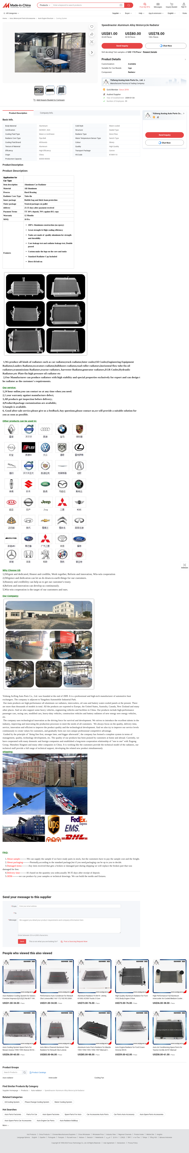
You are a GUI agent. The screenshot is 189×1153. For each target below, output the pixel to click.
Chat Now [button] (167, 46)
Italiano (81, 1137)
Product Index (139, 1134)
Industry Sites (111, 1134)
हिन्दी (129, 1137)
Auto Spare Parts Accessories (151, 1114)
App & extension (155, 13)
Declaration (121, 1143)
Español (42, 1137)
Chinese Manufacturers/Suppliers (63, 1134)
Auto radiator (8, 1077)
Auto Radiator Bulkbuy (69, 1120)
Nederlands (99, 1137)
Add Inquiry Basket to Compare (51, 100)
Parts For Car (31, 1114)
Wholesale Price (98, 1134)
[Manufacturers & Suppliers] (17, 5)
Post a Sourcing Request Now (74, 941)
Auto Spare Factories (51, 1114)
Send (22, 941)
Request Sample (150, 52)
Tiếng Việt (153, 1137)
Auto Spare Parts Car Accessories (18, 1120)
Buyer (127, 13)
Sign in (183, 7)
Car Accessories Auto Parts (98, 1114)
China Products (44, 1134)
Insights (159, 1134)
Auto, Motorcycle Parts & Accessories (22, 18)
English (34, 1137)
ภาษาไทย (136, 1137)
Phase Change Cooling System (37, 1102)
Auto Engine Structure (45, 18)
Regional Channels (124, 1134)
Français (61, 1137)
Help (140, 13)
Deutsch (90, 1137)
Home (5, 18)
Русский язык (71, 1137)
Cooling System (61, 18)
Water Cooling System (63, 1102)
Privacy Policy (133, 1143)
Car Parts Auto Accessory (124, 1114)
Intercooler (53, 1077)
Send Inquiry (122, 46)
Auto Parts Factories (13, 1114)
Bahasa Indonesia (166, 1137)
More (5, 1125)
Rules (185, 13)
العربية (108, 1137)
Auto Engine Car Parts (45, 1120)
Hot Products (31, 1134)
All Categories (11, 13)
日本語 (122, 1137)
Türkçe (144, 1137)
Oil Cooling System (12, 1102)
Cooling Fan (99, 1077)
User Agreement (108, 1143)
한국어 (115, 1137)
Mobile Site (150, 1134)
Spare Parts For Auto (73, 1114)
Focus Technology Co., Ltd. (77, 1143)
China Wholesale (84, 1134)
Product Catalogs (39, 1072)
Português (51, 1137)
